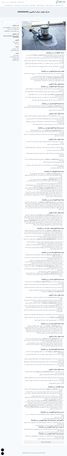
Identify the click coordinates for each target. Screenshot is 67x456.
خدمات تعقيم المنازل (59, 5)
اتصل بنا (3, 2)
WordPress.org (16, 60)
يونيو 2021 (17, 43)
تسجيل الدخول (16, 55)
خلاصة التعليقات (16, 58)
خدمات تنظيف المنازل (50, 5)
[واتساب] (2, 453)
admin (17, 35)
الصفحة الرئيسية (20, 2)
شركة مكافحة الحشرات (8, 5)
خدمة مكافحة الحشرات (40, 5)
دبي (45, 435)
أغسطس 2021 (16, 42)
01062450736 (25, 452)
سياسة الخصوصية (13, 2)
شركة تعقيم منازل (25, 5)
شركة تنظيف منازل (17, 5)
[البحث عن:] (10, 22)
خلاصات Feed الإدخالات (14, 56)
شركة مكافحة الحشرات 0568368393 (11, 31)
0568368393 (50, 55)
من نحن (7, 2)
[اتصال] (2, 449)
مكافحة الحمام (32, 5)
